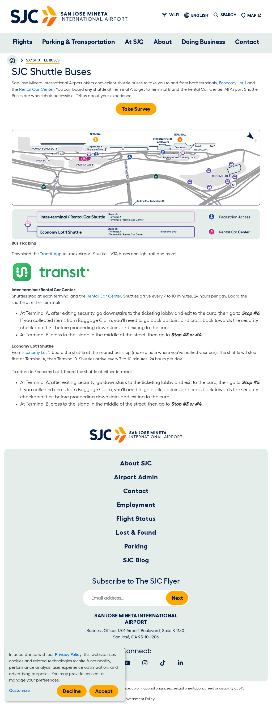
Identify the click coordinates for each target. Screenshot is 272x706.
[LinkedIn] (180, 662)
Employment (136, 504)
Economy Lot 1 (232, 82)
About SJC (136, 463)
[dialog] (65, 674)
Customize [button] (19, 690)
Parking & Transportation (78, 41)
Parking (136, 546)
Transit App (51, 253)
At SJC (134, 41)
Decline (72, 691)
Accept (104, 691)
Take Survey (136, 109)
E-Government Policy (137, 699)
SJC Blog (136, 560)
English (199, 15)
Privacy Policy (68, 654)
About (163, 41)
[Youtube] (127, 662)
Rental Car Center (36, 89)
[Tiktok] (162, 662)
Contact (247, 41)
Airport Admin (136, 477)
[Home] (69, 16)
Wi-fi (174, 14)
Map (251, 15)
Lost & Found (136, 532)
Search (228, 14)
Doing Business (203, 41)
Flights (22, 41)
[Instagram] (144, 662)
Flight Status (136, 518)
